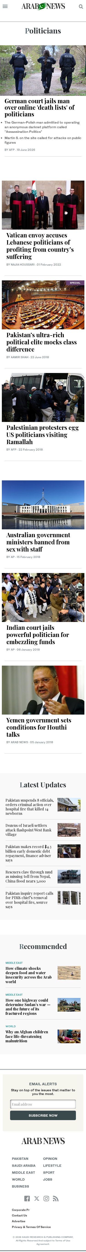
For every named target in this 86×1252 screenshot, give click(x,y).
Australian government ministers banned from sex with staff (38, 542)
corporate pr (21, 1210)
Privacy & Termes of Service (31, 1227)
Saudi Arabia (24, 1165)
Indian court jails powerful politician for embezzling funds (37, 634)
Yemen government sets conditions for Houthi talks (38, 727)
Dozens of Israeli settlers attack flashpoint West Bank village (28, 830)
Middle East (14, 962)
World (11, 1026)
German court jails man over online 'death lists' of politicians (39, 107)
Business (20, 1186)
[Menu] (5, 6)
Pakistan (20, 1159)
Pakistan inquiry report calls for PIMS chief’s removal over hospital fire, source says (29, 900)
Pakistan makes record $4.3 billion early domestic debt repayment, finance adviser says (28, 853)
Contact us (19, 1215)
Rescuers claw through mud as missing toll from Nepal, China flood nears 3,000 (29, 876)
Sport (49, 1172)
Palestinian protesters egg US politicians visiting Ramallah (42, 434)
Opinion (50, 1159)
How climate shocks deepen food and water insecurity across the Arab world (29, 975)
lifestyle (52, 1165)
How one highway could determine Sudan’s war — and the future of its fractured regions (28, 1007)
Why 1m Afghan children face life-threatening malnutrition (27, 1036)
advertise (18, 1221)
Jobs (47, 1179)
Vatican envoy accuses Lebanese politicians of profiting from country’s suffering (40, 246)
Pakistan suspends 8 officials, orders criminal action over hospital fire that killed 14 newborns (30, 807)
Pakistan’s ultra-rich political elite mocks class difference (41, 342)
